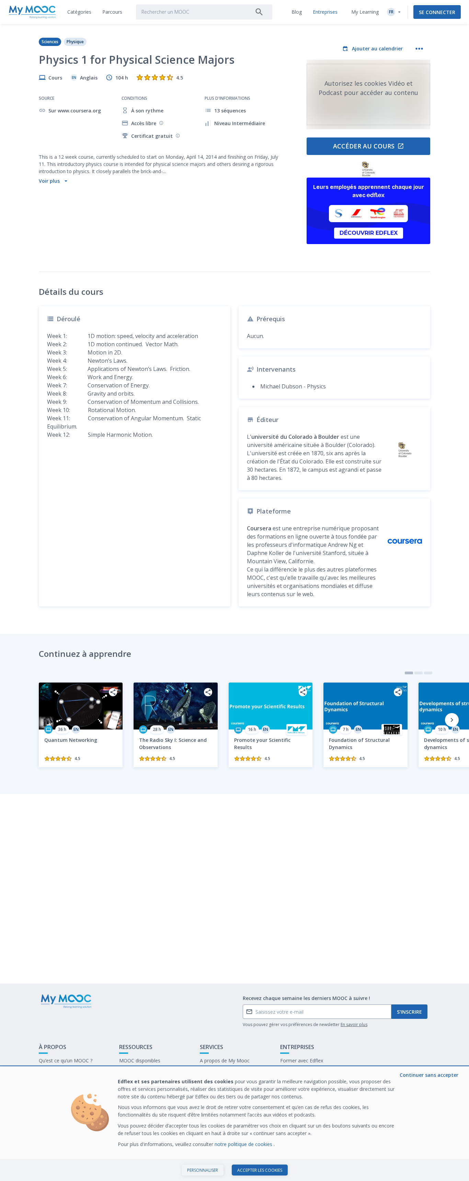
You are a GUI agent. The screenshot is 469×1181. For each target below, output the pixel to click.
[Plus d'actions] (419, 49)
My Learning (365, 12)
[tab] (79, 12)
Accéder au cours (363, 146)
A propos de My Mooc (225, 1060)
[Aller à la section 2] (418, 673)
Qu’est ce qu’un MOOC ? (65, 1060)
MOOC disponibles (139, 1060)
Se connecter (437, 12)
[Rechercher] (259, 12)
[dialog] (234, 1124)
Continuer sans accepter (429, 1075)
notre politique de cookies (244, 1144)
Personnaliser (202, 1170)
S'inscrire (409, 1012)
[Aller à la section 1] (409, 673)
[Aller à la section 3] (428, 673)
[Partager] (113, 692)
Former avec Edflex (301, 1060)
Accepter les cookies (259, 1170)
